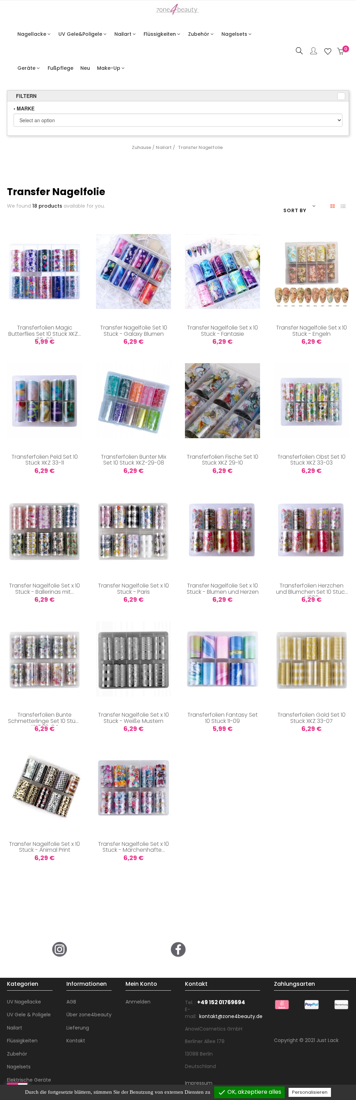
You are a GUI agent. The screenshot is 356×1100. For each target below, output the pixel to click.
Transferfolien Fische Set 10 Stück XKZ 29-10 (222, 460)
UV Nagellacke (24, 1001)
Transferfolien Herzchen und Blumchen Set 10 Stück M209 (311, 590)
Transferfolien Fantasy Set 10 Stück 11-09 (222, 718)
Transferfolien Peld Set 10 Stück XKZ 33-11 (44, 460)
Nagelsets (19, 1066)
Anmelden (138, 1001)
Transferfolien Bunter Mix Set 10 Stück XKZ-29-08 (133, 460)
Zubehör (17, 1053)
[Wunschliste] (328, 51)
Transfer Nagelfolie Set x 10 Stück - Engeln (311, 331)
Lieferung (77, 1027)
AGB (71, 1001)
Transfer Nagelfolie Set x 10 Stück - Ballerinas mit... (44, 589)
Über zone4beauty (89, 1014)
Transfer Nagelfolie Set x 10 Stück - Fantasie (222, 331)
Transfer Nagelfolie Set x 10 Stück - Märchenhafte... (133, 847)
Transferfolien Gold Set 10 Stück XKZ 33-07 (311, 718)
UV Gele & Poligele (29, 1014)
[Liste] (343, 206)
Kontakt (75, 1040)
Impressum (198, 1083)
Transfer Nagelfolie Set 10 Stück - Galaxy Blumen (133, 331)
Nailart (14, 1027)
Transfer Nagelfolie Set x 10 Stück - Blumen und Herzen (223, 589)
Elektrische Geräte (29, 1079)
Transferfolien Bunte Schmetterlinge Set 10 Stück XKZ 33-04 (44, 719)
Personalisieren (309, 1092)
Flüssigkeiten (22, 1040)
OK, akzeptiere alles (249, 1092)
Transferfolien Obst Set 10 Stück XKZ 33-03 (311, 460)
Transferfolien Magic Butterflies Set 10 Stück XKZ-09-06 (44, 332)
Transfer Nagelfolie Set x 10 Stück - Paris (133, 589)
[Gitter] (332, 206)
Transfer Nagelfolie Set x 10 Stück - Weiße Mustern (133, 718)
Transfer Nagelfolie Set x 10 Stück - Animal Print (44, 847)
